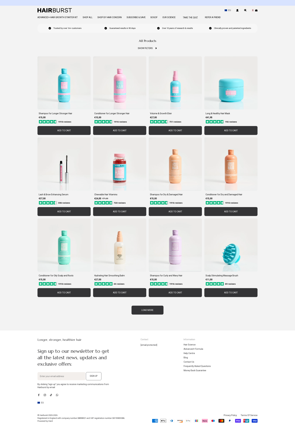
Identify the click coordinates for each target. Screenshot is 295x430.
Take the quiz (190, 17)
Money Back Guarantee (195, 370)
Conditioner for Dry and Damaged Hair (224, 194)
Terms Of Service (249, 415)
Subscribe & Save (136, 17)
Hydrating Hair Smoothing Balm (109, 275)
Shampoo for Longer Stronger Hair (55, 113)
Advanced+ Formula (193, 349)
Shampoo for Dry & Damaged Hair (166, 194)
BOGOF (154, 17)
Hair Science (190, 344)
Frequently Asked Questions (197, 366)
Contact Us (189, 362)
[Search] (245, 10)
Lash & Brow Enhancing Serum (53, 194)
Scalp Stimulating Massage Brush (222, 275)
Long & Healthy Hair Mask (218, 113)
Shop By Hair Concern (109, 17)
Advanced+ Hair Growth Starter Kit (57, 17)
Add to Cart (64, 130)
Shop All (87, 17)
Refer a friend (213, 17)
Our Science (169, 17)
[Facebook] (38, 395)
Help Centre (189, 353)
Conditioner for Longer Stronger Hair (112, 113)
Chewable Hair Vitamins (105, 194)
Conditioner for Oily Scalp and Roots (56, 275)
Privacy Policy (230, 415)
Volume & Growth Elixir (161, 113)
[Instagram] (45, 395)
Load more (147, 310)
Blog (186, 357)
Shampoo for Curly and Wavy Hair (166, 275)
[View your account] (237, 10)
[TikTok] (51, 395)
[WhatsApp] (57, 395)
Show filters (145, 48)
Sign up (94, 376)
